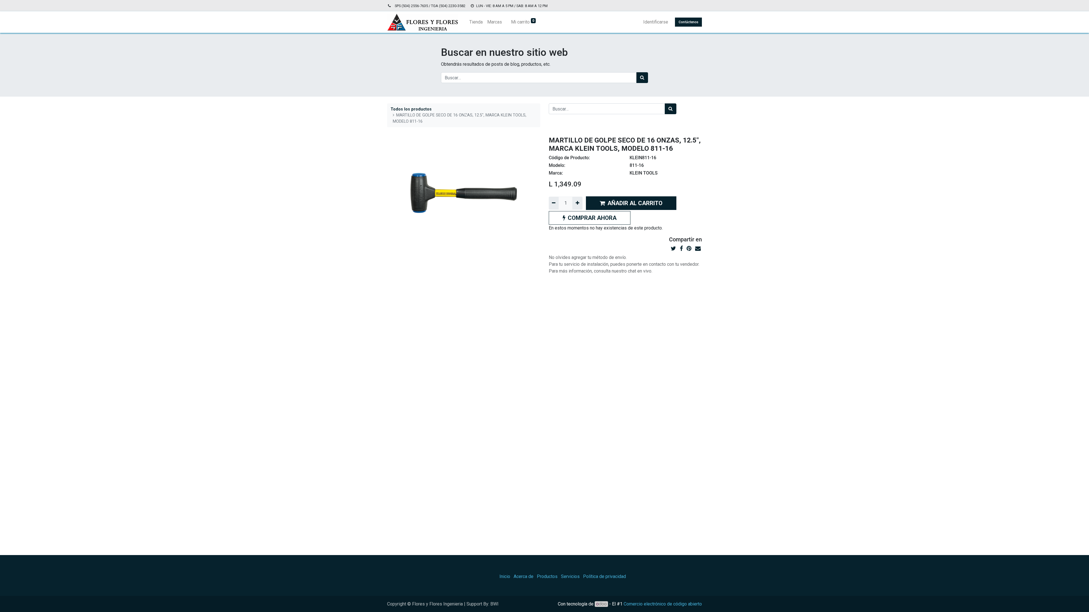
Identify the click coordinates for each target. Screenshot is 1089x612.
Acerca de (523, 576)
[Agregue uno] (577, 203)
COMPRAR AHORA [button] (592, 217)
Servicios (570, 576)
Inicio (504, 576)
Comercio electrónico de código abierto (663, 604)
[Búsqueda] (642, 77)
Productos (547, 576)
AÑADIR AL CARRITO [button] (634, 203)
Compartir (681, 239)
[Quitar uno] (554, 203)
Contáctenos (688, 22)
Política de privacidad (604, 576)
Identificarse (655, 22)
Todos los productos (411, 109)
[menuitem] (476, 22)
